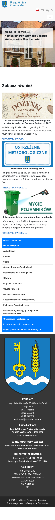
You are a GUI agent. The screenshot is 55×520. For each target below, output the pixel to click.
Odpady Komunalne (12, 283)
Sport (6, 262)
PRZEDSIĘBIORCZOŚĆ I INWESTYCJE (27, 477)
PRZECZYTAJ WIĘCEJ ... (14, 139)
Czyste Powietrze (12, 289)
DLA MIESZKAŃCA (28, 471)
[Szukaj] (51, 10)
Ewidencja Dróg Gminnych (16, 305)
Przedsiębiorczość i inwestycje (18, 324)
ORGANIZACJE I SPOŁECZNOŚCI (27, 474)
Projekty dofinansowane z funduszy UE (22, 329)
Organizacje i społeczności (16, 319)
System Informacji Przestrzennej (19, 299)
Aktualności (9, 251)
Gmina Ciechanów (12, 240)
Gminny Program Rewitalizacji (17, 267)
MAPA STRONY (27, 484)
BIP (27, 487)
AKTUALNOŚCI (27, 480)
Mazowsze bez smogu (14, 294)
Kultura (6, 256)
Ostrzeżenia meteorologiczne (17, 272)
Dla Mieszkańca (11, 245)
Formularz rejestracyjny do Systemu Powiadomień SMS (20, 312)
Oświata (7, 278)
